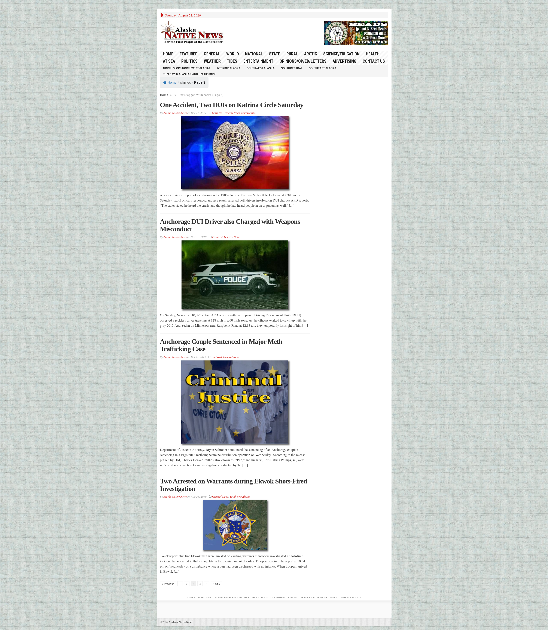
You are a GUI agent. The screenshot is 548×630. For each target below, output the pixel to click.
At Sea (169, 61)
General (212, 53)
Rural (292, 53)
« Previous (168, 584)
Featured (189, 53)
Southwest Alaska (261, 68)
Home (172, 82)
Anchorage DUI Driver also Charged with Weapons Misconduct (230, 225)
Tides (232, 61)
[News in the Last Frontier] (193, 32)
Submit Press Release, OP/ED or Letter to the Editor (249, 597)
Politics (189, 61)
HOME (168, 53)
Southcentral (291, 68)
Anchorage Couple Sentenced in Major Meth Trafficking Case (221, 345)
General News (232, 113)
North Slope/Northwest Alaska (186, 68)
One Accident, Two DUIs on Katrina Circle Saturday (231, 105)
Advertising (344, 61)
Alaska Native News (180, 622)
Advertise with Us (199, 597)
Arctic (310, 53)
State (274, 53)
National (254, 53)
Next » (216, 584)
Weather (212, 61)
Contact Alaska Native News (307, 597)
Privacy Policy (351, 597)
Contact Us (374, 61)
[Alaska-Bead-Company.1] (356, 32)
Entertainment (258, 61)
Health (373, 53)
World (232, 53)
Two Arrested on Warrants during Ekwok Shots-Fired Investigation (233, 484)
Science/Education (341, 53)
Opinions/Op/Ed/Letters (303, 61)
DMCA (334, 597)
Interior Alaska (228, 68)
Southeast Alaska (322, 68)
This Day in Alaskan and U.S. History (189, 74)
